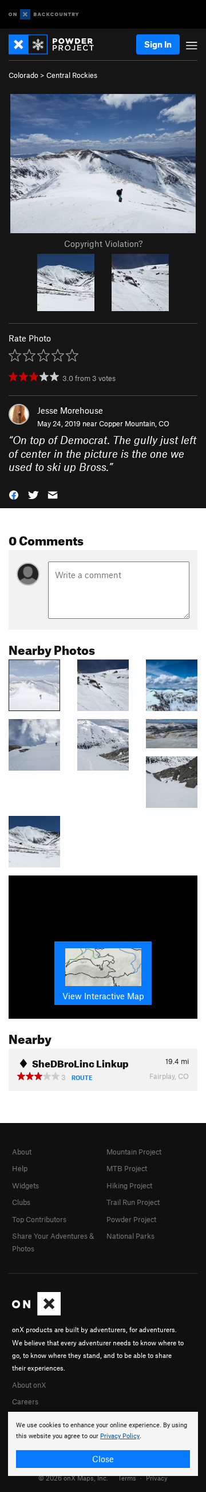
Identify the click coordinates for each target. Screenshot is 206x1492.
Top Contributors (39, 1219)
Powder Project (131, 1219)
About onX (29, 1384)
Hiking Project (129, 1185)
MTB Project (126, 1168)
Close (103, 1459)
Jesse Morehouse (70, 410)
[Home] (57, 44)
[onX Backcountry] (44, 15)
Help (19, 1168)
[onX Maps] (36, 1312)
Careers (25, 1401)
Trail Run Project (133, 1202)
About (21, 1151)
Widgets (25, 1185)
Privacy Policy (120, 1436)
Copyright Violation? (103, 243)
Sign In (158, 44)
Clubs (21, 1202)
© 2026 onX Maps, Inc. (73, 1478)
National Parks (130, 1235)
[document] (103, 1444)
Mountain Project (133, 1151)
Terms (127, 1478)
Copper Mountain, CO (134, 423)
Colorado (23, 75)
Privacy (157, 1478)
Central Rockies (71, 75)
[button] (14, 493)
